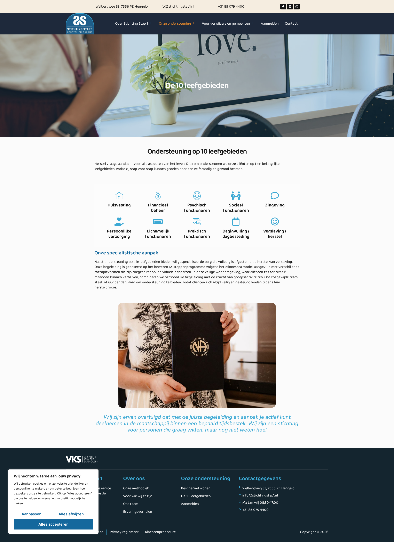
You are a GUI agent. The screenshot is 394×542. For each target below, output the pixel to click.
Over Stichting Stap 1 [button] (131, 23)
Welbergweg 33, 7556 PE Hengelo (122, 6)
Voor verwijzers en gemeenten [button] (226, 23)
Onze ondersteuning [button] (175, 23)
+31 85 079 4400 (231, 6)
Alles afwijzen (71, 514)
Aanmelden (270, 23)
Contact (291, 23)
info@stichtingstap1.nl (176, 6)
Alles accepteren (53, 524)
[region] (53, 501)
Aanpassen (31, 514)
